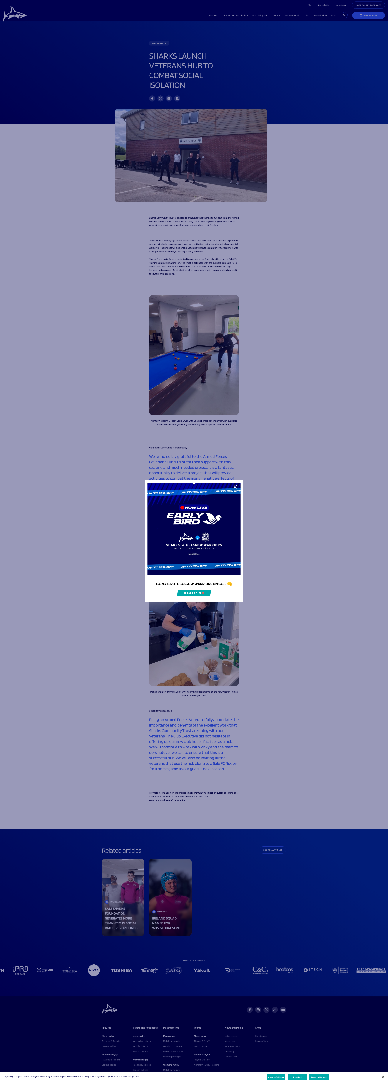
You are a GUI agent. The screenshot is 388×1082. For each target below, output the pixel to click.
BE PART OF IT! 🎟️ (194, 593)
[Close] (383, 1077)
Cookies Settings (276, 1077)
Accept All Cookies (319, 1077)
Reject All (297, 1077)
